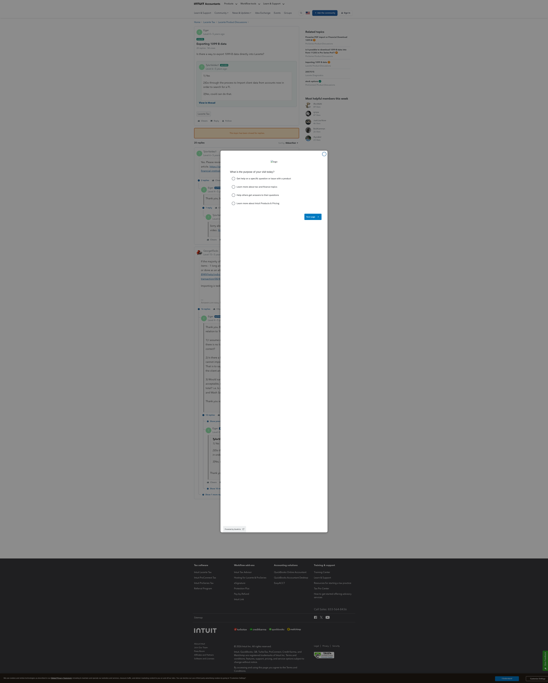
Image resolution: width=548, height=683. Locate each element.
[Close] (324, 154)
